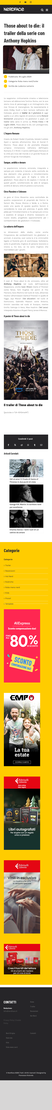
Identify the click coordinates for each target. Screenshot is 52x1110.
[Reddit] (21, 445)
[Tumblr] (35, 445)
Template (9, 604)
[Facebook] (8, 445)
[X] (15, 445)
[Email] (41, 445)
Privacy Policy (9, 1020)
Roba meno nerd (25, 81)
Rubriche (9, 582)
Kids (7, 593)
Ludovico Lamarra (26, 86)
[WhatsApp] (28, 445)
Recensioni (10, 571)
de (32, 113)
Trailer (35, 81)
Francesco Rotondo (26, 1075)
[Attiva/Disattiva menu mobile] (47, 10)
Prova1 (8, 598)
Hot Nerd (9, 576)
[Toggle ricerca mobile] (42, 10)
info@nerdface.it (10, 1011)
